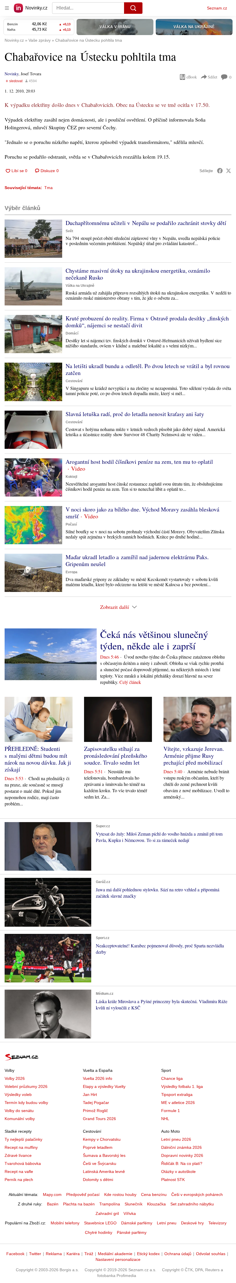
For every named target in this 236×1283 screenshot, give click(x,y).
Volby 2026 (15, 1078)
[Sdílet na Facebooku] (220, 171)
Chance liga (172, 1078)
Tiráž (88, 1253)
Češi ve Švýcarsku (99, 1163)
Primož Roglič (95, 1110)
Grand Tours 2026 (99, 1118)
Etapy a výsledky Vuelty (104, 1086)
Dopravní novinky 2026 (182, 1155)
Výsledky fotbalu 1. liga (182, 1086)
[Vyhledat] (133, 8)
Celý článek (130, 682)
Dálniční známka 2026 (181, 1147)
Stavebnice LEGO (100, 1223)
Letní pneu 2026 (176, 1139)
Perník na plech (19, 1179)
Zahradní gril (107, 1213)
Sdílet (212, 77)
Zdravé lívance (18, 1155)
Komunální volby (20, 1118)
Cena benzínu (154, 1194)
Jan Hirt (90, 1094)
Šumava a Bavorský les (104, 1155)
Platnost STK (173, 1179)
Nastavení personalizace (118, 1259)
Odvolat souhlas (210, 1253)
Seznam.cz (217, 8)
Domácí (72, 333)
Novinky (11, 73)
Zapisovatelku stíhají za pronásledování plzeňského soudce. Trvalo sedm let (115, 755)
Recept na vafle (19, 1171)
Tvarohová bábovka (23, 1163)
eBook (191, 77)
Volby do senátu (19, 1110)
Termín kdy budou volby (26, 1102)
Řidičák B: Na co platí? (181, 1163)
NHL (165, 1118)
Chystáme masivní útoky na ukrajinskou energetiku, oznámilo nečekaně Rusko (138, 274)
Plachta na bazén (79, 1204)
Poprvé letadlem (98, 1147)
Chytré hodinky (98, 1232)
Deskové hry (192, 1223)
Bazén (52, 1204)
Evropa (71, 572)
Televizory (217, 1223)
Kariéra (73, 1253)
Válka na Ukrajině (80, 286)
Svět (69, 231)
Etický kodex (148, 1253)
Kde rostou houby (120, 1194)
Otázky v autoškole (178, 1171)
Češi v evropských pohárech (197, 1194)
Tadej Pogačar (96, 1102)
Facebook (15, 1253)
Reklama (54, 1253)
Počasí (71, 524)
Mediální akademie (115, 1253)
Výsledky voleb (18, 1094)
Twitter (35, 1253)
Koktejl (71, 477)
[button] (33, 239)
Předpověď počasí (83, 1194)
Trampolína (109, 1204)
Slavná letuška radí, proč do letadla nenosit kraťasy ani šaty (135, 414)
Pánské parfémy (131, 1232)
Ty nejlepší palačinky (23, 1139)
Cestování (74, 381)
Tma (48, 187)
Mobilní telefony (65, 1223)
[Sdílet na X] (228, 171)
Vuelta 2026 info (97, 1078)
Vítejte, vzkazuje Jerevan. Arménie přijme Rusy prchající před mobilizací (193, 755)
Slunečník (133, 1204)
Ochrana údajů (177, 1253)
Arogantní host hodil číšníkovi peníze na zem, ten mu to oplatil (139, 462)
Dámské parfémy (136, 1223)
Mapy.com (52, 1194)
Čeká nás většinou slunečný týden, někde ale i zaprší (154, 640)
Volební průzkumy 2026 (26, 1086)
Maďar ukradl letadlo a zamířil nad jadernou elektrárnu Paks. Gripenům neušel (137, 560)
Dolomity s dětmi (98, 1179)
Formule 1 (170, 1110)
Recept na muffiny (21, 1147)
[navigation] (7, 8)
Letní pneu (166, 1223)
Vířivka (129, 1213)
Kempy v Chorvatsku (102, 1139)
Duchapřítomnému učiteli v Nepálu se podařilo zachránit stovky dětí (146, 223)
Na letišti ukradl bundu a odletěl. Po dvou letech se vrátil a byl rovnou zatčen (148, 369)
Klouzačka (156, 1204)
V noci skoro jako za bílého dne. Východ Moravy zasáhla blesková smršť (142, 512)
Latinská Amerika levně (104, 1171)
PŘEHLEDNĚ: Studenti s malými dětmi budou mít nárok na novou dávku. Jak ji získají (38, 759)
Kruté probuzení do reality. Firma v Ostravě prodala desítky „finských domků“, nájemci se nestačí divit (147, 321)
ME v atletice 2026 (178, 1102)
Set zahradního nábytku (192, 1204)
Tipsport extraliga (177, 1094)
